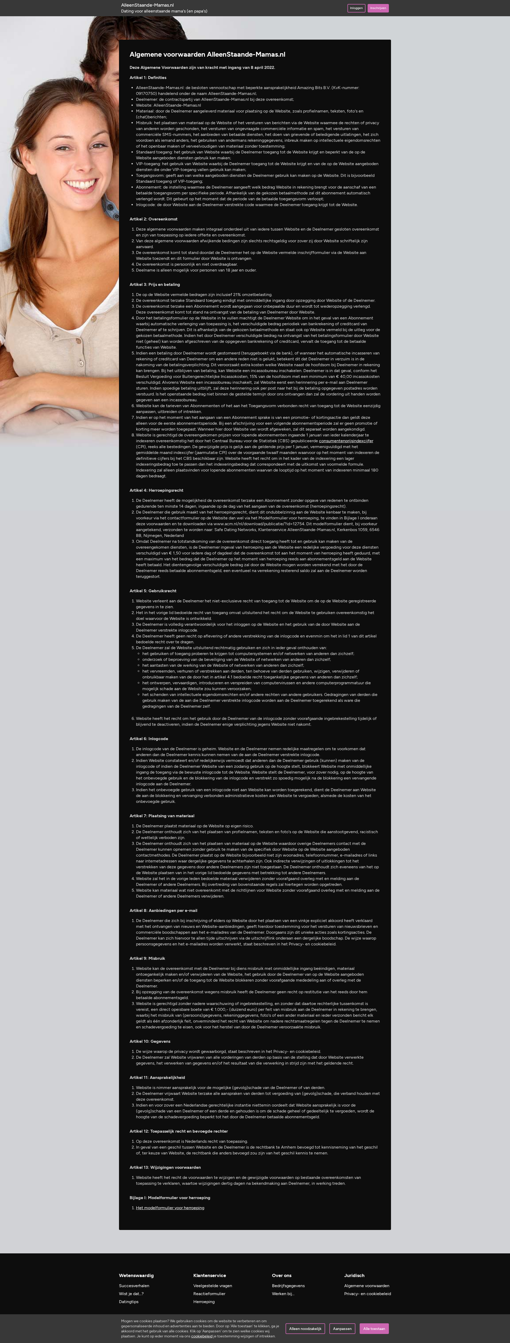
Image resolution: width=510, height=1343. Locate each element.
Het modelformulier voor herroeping (170, 1207)
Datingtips (128, 1301)
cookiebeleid (201, 1336)
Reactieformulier (209, 1293)
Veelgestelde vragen (212, 1285)
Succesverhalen (134, 1285)
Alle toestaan (374, 1329)
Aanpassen (342, 1329)
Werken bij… (283, 1293)
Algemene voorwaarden (366, 1285)
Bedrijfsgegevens (288, 1285)
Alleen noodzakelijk (305, 1329)
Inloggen (356, 8)
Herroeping (204, 1301)
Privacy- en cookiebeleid (367, 1293)
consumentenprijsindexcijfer (346, 440)
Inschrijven (378, 8)
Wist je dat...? (131, 1293)
